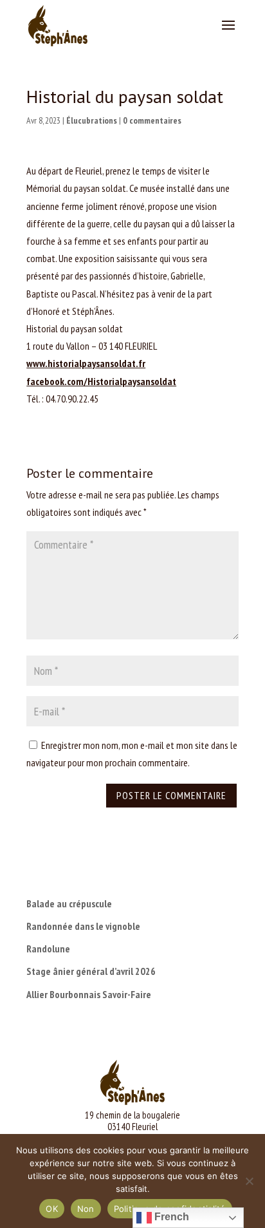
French (170, 1216)
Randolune (48, 948)
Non (86, 1209)
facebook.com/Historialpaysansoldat (101, 381)
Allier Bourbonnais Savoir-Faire (88, 994)
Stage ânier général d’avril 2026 (91, 971)
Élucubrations (91, 120)
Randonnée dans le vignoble (83, 926)
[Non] (248, 1181)
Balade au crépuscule (69, 903)
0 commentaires (152, 120)
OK (52, 1209)
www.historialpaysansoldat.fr (85, 363)
